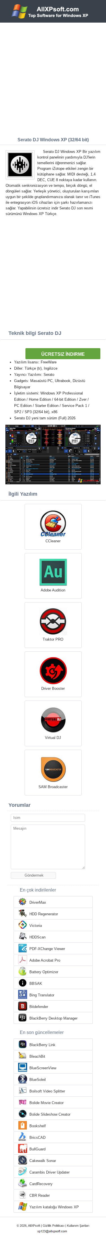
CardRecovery (41, 1184)
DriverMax (37, 902)
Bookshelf (37, 1126)
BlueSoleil (37, 1079)
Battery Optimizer (43, 972)
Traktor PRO (53, 639)
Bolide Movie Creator (46, 1103)
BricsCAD (37, 1137)
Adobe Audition (53, 590)
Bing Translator (41, 995)
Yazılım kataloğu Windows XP (54, 1207)
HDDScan (37, 937)
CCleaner (53, 541)
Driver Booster (53, 688)
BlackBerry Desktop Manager (53, 1018)
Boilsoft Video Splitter (47, 1091)
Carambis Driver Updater (49, 1172)
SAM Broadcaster (53, 787)
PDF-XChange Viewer (47, 949)
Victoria (35, 925)
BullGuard (37, 1149)
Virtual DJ (53, 738)
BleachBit (37, 1056)
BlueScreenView (42, 1068)
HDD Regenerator (43, 914)
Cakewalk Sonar (42, 1161)
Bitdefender (38, 1007)
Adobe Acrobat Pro (44, 960)
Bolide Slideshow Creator (49, 1114)
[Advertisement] (53, 78)
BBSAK (35, 983)
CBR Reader (39, 1195)
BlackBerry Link (42, 1045)
